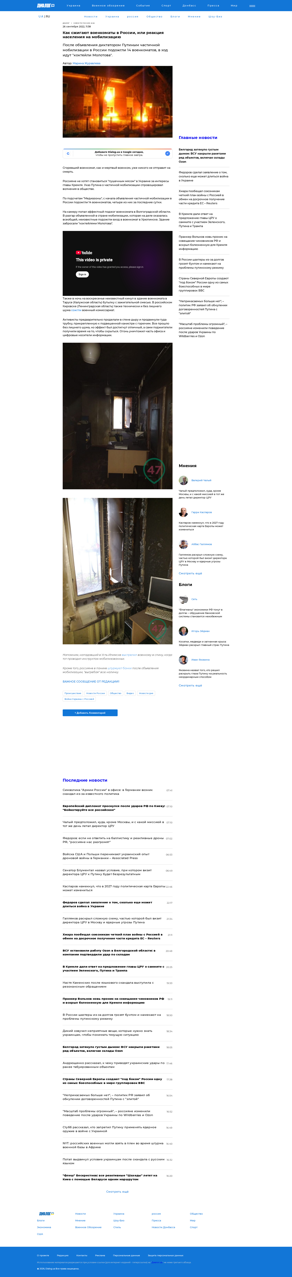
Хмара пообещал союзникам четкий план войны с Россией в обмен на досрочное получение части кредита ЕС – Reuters (202, 197)
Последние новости (85, 780)
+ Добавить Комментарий (90, 712)
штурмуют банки (119, 668)
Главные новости (198, 137)
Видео (130, 693)
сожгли (76, 310)
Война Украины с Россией (79, 699)
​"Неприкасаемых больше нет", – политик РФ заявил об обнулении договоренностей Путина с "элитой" (203, 307)
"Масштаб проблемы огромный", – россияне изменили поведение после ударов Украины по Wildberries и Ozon (203, 330)
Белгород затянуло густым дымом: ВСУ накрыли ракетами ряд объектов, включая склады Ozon (202, 155)
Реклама (100, 1255)
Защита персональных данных (165, 1255)
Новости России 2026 (84, 23)
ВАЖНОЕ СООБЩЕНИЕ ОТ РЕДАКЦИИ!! (91, 681)
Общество (115, 693)
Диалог (66, 23)
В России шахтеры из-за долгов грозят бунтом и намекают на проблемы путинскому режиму (201, 263)
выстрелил (130, 655)
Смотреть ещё (117, 1191)
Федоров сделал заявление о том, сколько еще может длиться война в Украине (203, 176)
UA (41, 16)
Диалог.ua (157, 1262)
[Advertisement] (118, 744)
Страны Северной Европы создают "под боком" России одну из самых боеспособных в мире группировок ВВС (204, 284)
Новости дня (146, 693)
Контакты (81, 1255)
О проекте (43, 1255)
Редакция (62, 1255)
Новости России (95, 693)
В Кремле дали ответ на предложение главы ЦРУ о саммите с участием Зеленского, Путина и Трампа (202, 220)
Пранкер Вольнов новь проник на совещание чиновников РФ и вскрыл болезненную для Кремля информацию (203, 243)
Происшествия (73, 693)
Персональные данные (126, 1255)
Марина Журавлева (86, 63)
